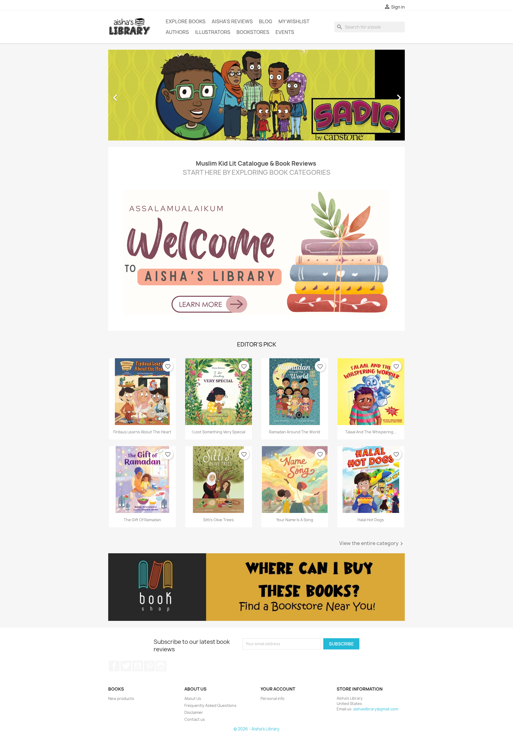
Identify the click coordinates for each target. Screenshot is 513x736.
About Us (192, 698)
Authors (177, 32)
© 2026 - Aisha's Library (256, 729)
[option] (256, 95)
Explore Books (185, 21)
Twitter (126, 666)
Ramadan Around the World (294, 431)
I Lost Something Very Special (218, 431)
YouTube (137, 666)
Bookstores (252, 32)
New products (121, 698)
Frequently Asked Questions (210, 705)
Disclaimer (193, 712)
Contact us (194, 719)
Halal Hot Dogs (370, 519)
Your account (278, 689)
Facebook (114, 666)
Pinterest (149, 666)
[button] (130, 95)
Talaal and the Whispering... (371, 431)
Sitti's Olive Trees (218, 519)
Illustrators (212, 32)
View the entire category (372, 543)
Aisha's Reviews (232, 21)
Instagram (161, 666)
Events (284, 32)
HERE (213, 172)
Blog (265, 21)
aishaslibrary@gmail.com (375, 708)
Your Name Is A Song (294, 519)
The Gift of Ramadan (142, 519)
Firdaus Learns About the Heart (142, 431)
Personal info (273, 698)
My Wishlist (293, 21)
